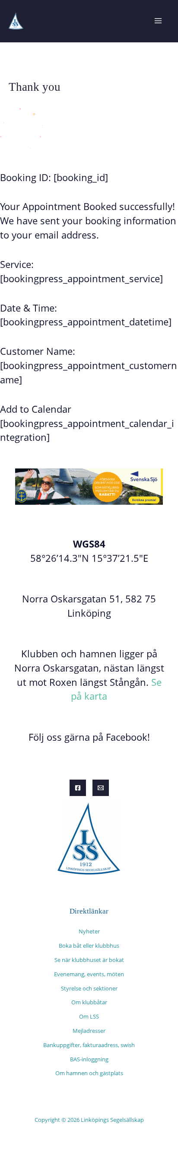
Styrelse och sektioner (89, 988)
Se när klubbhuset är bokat (89, 960)
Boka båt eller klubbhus (89, 945)
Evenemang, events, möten (89, 974)
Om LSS (89, 1016)
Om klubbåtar (89, 1002)
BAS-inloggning (89, 1059)
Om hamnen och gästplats (89, 1073)
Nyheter (89, 931)
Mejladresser (89, 1031)
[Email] (100, 788)
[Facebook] (78, 788)
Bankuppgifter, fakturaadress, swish (89, 1045)
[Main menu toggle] (157, 21)
